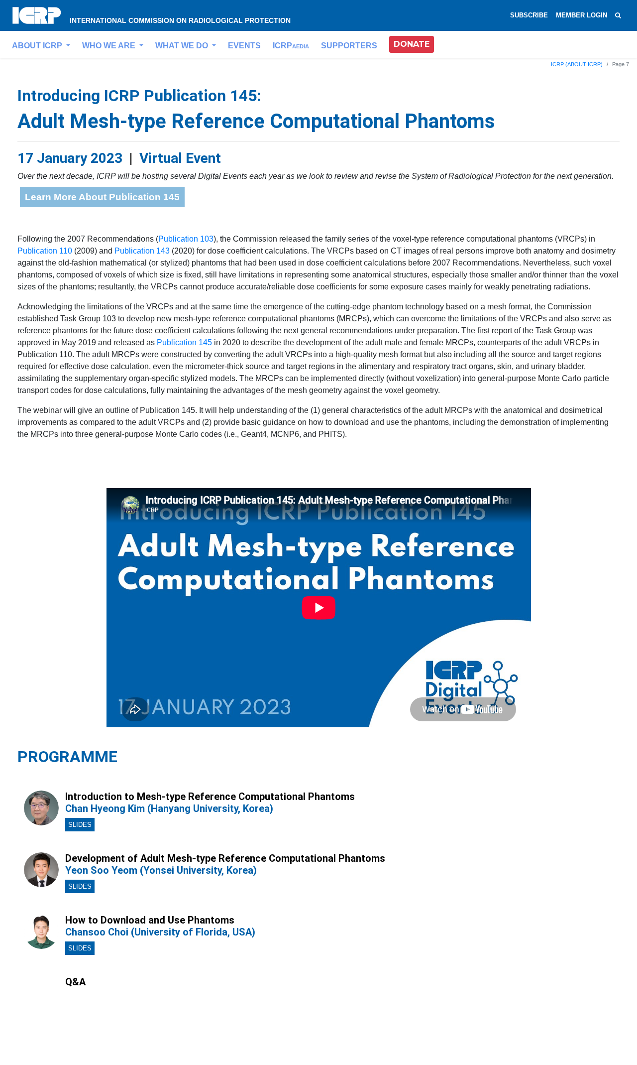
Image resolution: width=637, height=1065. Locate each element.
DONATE (411, 44)
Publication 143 (142, 251)
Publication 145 (184, 342)
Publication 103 (185, 239)
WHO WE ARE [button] (109, 45)
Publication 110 (44, 251)
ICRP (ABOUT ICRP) (577, 64)
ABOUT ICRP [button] (38, 45)
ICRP (291, 45)
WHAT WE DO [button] (182, 45)
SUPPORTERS (349, 45)
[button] (411, 44)
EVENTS (244, 45)
